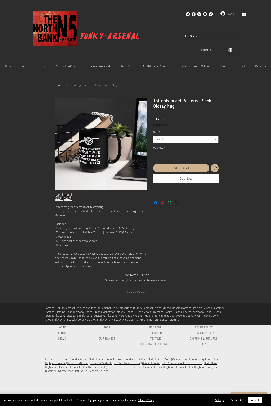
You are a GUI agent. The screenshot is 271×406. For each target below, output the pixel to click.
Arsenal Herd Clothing (88, 319)
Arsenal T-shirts (55, 307)
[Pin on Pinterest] (162, 202)
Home (58, 85)
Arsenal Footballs (184, 311)
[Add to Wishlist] (215, 168)
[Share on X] (176, 202)
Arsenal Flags (203, 311)
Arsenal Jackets (144, 311)
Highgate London (55, 363)
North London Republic (102, 359)
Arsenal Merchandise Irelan (125, 315)
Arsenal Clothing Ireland (60, 311)
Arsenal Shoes (125, 311)
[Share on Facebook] (155, 202)
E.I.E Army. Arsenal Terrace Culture (182, 363)
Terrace (138, 367)
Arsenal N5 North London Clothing (159, 319)
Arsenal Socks (65, 319)
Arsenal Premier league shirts (83, 307)
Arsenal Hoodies (172, 307)
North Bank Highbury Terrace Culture (110, 367)
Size (156, 132)
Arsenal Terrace (153, 367)
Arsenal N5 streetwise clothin (119, 319)
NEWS (62, 338)
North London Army (159, 359)
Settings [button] (219, 400)
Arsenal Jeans (83, 311)
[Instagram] (199, 14)
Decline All (236, 400)
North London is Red (57, 359)
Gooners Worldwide (101, 363)
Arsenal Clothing (213, 307)
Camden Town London (185, 359)
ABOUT (62, 333)
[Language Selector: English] (232, 50)
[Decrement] (156, 154)
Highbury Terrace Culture (179, 367)
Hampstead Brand (77, 363)
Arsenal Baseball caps (70, 315)
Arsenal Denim (163, 311)
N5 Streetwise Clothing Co (71, 370)
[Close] (266, 400)
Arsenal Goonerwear (188, 315)
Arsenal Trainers (192, 307)
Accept (255, 400)
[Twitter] (211, 14)
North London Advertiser (131, 359)
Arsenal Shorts (152, 307)
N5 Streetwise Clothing (127, 363)
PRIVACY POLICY (204, 333)
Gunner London (151, 363)
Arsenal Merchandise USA (160, 315)
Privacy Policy (146, 400)
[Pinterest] (188, 14)
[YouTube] (205, 14)
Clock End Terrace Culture (73, 367)
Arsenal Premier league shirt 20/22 (122, 307)
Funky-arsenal (110, 36)
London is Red (79, 359)
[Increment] (167, 154)
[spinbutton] (162, 154)
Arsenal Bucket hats (96, 315)
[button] (244, 13)
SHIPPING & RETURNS (204, 338)
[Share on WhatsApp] (169, 202)
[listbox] (211, 50)
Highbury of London (211, 359)
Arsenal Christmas (104, 311)
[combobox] (186, 139)
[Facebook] (194, 14)
